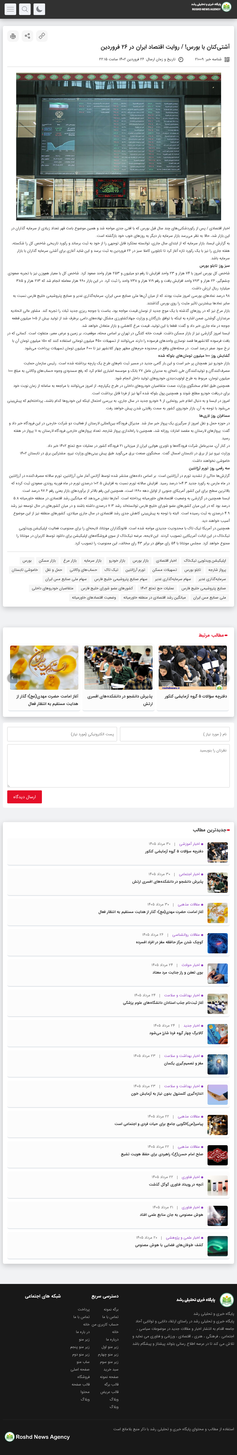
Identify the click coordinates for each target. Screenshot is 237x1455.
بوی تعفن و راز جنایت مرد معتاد (178, 973)
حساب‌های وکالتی (83, 570)
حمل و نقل (53, 570)
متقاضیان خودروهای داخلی (52, 588)
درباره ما (112, 1339)
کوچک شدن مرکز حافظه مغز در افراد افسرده (169, 942)
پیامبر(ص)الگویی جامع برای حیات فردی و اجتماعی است (158, 1124)
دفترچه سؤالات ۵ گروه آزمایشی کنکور (196, 696)
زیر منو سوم (109, 1362)
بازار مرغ (70, 561)
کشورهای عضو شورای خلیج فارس (107, 588)
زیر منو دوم (81, 1354)
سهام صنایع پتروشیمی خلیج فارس (120, 579)
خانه (86, 1324)
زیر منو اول (109, 1347)
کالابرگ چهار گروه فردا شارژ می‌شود (176, 1033)
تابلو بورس (192, 570)
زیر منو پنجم (80, 1347)
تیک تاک (111, 570)
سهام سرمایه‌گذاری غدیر (173, 579)
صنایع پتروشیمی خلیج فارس (204, 588)
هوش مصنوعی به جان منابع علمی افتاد (171, 1215)
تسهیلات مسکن (165, 570)
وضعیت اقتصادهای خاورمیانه (94, 598)
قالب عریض (109, 1392)
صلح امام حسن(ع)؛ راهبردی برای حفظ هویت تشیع (162, 1154)
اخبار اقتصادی (219, 228)
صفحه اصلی (80, 1369)
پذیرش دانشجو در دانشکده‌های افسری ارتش (167, 882)
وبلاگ (114, 1399)
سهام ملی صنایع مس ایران (66, 579)
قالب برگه (111, 1384)
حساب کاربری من (105, 1324)
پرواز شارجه (217, 570)
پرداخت (84, 1309)
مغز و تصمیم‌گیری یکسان (183, 1063)
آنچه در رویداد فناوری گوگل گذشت (176, 1185)
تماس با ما (110, 1317)
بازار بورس (141, 561)
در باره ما (83, 1332)
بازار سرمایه (92, 561)
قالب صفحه (81, 1384)
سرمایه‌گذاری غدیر (212, 579)
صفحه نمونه (109, 1377)
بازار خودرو (117, 561)
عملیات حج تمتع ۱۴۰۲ (157, 588)
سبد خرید (110, 1369)
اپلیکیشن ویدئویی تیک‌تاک (205, 561)
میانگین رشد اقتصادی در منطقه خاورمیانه (154, 598)
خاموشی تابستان (25, 570)
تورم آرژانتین (135, 570)
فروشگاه (83, 1377)
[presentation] (225, 678)
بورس (27, 561)
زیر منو (84, 1339)
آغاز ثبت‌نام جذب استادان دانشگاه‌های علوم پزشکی (163, 1003)
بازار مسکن (47, 561)
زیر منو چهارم (108, 1354)
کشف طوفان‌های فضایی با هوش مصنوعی (169, 1245)
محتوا (85, 1392)
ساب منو (83, 1362)
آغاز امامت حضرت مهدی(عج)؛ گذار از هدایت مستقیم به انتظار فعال (150, 912)
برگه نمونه (111, 1309)
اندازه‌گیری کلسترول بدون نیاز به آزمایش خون (167, 1094)
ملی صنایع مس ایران (209, 598)
